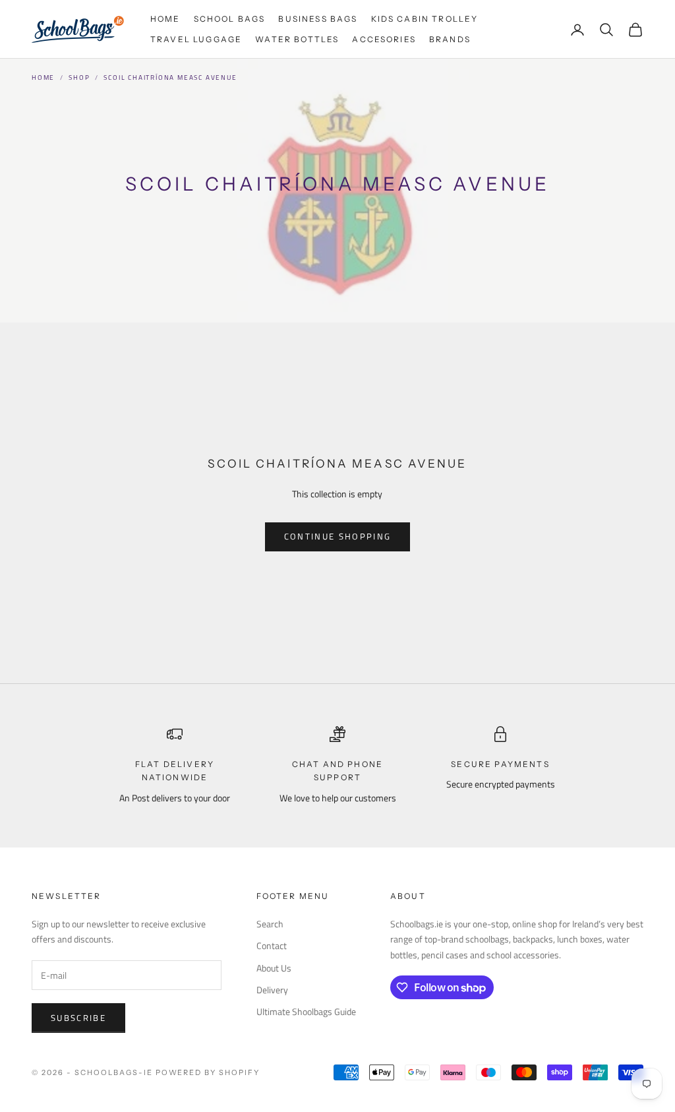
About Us (273, 968)
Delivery (272, 990)
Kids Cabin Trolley (425, 19)
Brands (450, 39)
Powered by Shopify (208, 1072)
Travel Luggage (196, 39)
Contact (271, 945)
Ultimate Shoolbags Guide (306, 1011)
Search (269, 924)
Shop (79, 77)
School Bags (230, 19)
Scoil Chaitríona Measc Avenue (170, 77)
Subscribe (78, 1017)
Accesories (384, 39)
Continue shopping (338, 536)
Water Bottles (297, 39)
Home (165, 19)
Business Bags (317, 19)
